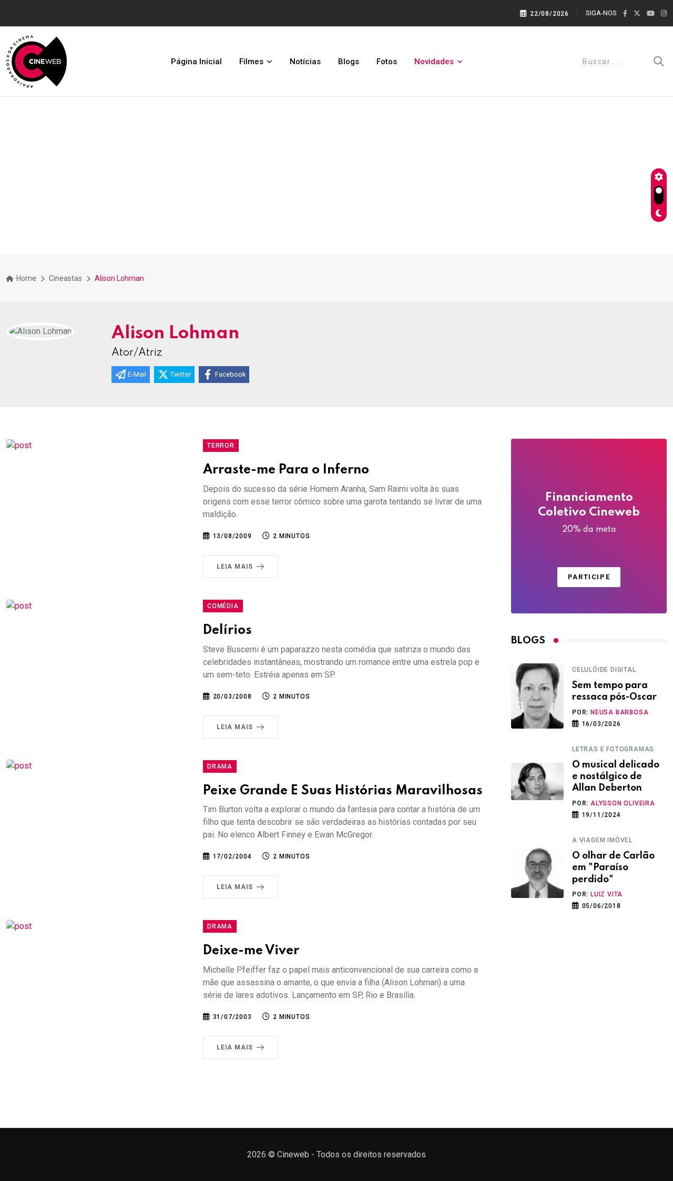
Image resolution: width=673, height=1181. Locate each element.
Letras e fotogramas (613, 749)
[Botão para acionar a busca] (659, 61)
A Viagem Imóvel (602, 840)
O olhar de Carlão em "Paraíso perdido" (613, 867)
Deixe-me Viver (251, 950)
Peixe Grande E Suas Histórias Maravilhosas (343, 791)
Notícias (305, 61)
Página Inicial (196, 61)
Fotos (386, 61)
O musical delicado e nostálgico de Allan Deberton (615, 776)
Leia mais (235, 566)
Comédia (223, 606)
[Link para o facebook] (625, 13)
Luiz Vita (606, 894)
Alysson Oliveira (622, 803)
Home (25, 278)
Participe (589, 577)
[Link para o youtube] (651, 13)
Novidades (434, 61)
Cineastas (65, 278)
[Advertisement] (336, 175)
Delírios (227, 630)
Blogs (348, 61)
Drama (219, 766)
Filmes (251, 61)
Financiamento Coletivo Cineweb (589, 513)
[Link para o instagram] (664, 13)
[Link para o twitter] (637, 13)
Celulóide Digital (604, 669)
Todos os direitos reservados (371, 1154)
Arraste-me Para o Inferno (286, 470)
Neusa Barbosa (619, 712)
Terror (220, 445)
